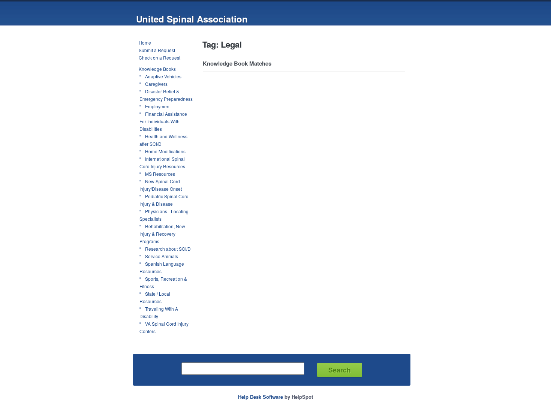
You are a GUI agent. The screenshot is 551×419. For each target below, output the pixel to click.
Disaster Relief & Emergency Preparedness (166, 95)
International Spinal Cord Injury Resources (162, 162)
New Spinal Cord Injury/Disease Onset (160, 185)
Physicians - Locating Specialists (164, 215)
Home (145, 42)
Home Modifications (165, 151)
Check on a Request (159, 57)
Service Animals (161, 256)
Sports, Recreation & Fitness (163, 282)
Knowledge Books (157, 69)
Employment (158, 106)
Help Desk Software (260, 396)
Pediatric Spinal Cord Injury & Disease (164, 200)
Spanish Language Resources (161, 267)
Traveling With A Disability (158, 312)
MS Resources (160, 174)
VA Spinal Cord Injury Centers (164, 327)
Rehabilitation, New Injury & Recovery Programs (162, 233)
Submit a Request (157, 50)
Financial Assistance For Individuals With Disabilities (163, 121)
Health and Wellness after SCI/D (163, 140)
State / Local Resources (154, 297)
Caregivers (156, 84)
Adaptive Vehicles (163, 76)
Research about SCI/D (168, 248)
